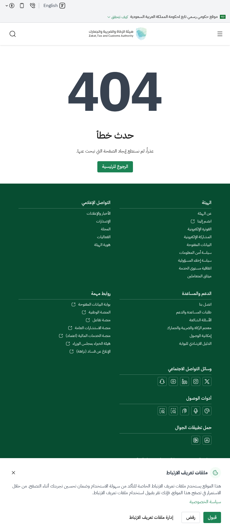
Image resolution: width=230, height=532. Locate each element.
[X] (207, 381)
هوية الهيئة (102, 245)
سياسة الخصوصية (205, 501)
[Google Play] (195, 440)
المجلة (106, 229)
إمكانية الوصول (200, 336)
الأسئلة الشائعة (200, 320)
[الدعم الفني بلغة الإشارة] (184, 410)
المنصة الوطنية (100, 312)
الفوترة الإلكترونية (199, 229)
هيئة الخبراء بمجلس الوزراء (92, 343)
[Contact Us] (32, 5)
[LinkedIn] (184, 381)
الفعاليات (104, 237)
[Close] (13, 472)
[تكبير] (162, 410)
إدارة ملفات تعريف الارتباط (151, 517)
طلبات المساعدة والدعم (193, 312)
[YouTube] (173, 381)
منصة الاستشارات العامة (93, 328)
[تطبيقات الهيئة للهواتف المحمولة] (21, 5)
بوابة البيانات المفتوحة (94, 304)
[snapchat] (162, 381)
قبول (212, 517)
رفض (190, 517)
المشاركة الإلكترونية (197, 237)
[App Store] (207, 440)
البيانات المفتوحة (199, 245)
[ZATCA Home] (118, 34)
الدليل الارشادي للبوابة (195, 343)
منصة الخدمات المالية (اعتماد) (88, 336)
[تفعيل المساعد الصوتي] (195, 410)
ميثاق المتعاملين (199, 276)
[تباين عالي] (207, 410)
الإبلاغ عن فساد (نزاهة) (93, 351)
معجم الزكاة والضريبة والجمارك (189, 328)
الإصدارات (103, 221)
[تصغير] (173, 410)
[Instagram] (195, 381)
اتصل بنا (205, 304)
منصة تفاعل (102, 320)
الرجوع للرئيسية (115, 166)
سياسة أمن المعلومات (195, 253)
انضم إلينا (204, 221)
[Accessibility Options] (10, 5)
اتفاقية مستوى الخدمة (195, 268)
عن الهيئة (204, 213)
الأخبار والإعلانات (99, 213)
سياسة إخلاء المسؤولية (194, 260)
